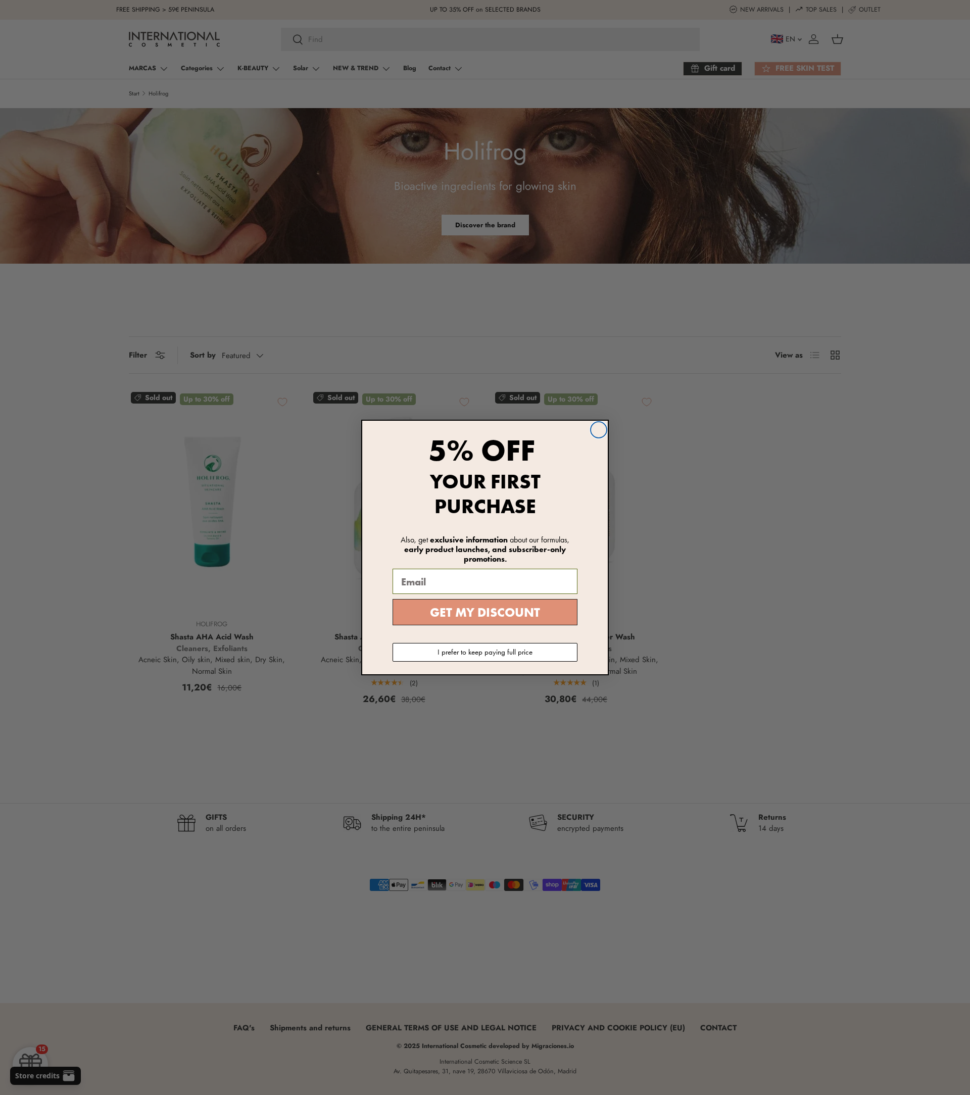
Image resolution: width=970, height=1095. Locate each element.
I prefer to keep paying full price (485, 652)
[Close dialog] (599, 430)
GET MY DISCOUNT (485, 612)
